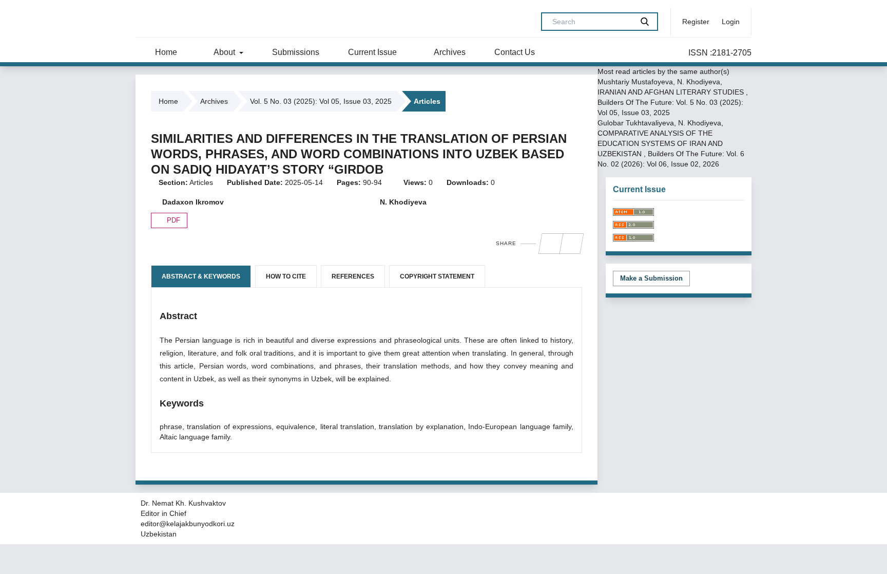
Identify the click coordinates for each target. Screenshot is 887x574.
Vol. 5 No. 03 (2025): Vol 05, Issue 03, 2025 (321, 101)
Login (731, 21)
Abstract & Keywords (201, 276)
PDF (172, 220)
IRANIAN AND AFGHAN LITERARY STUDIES (671, 92)
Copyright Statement (437, 276)
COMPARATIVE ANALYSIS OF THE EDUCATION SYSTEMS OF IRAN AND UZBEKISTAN (660, 143)
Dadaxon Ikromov (192, 202)
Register (695, 21)
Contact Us (514, 52)
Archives (449, 52)
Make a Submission (651, 278)
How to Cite (286, 276)
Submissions (295, 52)
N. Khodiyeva (402, 202)
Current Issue (372, 52)
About (224, 52)
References (353, 276)
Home (165, 52)
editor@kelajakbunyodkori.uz (188, 524)
